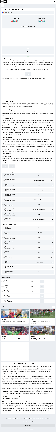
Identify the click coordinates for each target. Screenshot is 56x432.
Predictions (8, 418)
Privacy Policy (47, 418)
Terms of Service (25, 421)
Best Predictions (15, 418)
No (12, 166)
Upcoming (26, 418)
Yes (5, 166)
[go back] (2, 5)
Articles (37, 418)
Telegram (41, 418)
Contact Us (32, 421)
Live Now (21, 418)
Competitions (32, 418)
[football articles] (53, 307)
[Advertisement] (28, 37)
